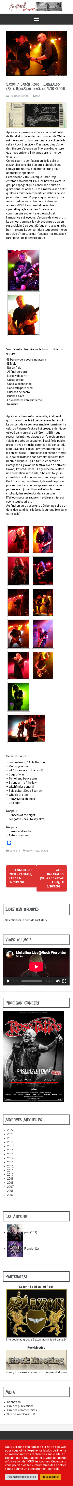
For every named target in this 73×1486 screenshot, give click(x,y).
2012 (10, 1166)
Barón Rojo (32, 850)
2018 (10, 1142)
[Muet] (58, 981)
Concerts (14, 850)
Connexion (14, 1402)
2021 (10, 1134)
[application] (36, 966)
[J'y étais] (36, 6)
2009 (10, 1178)
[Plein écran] (64, 981)
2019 (10, 1138)
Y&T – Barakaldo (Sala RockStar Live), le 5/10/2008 (52, 878)
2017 (10, 1146)
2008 (10, 1182)
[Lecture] (8, 981)
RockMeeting (36, 1347)
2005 (10, 1190)
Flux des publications (20, 1406)
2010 (10, 1174)
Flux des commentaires (22, 1410)
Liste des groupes (22, 909)
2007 (10, 1186)
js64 (37, 95)
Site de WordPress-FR (21, 1414)
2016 (10, 1150)
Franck (28, 1248)
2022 (10, 1130)
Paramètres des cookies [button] (22, 1476)
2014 (10, 1158)
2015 (10, 1154)
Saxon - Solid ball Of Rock (36, 1286)
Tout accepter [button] (51, 1476)
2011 (10, 1170)
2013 (10, 1162)
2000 (10, 1194)
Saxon (44, 850)
